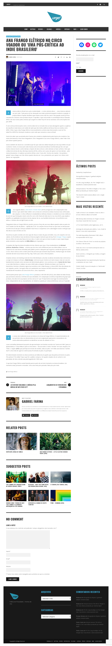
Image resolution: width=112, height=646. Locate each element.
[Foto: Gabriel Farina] (38, 83)
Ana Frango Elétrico (28, 274)
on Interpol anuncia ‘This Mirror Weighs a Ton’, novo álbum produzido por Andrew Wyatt (92, 299)
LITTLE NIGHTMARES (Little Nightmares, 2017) (89, 225)
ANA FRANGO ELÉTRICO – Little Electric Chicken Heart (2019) (53, 452)
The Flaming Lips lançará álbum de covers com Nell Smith (15, 485)
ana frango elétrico (12, 371)
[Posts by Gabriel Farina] (7, 57)
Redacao (78, 597)
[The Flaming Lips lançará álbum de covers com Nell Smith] (13, 477)
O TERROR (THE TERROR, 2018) (58, 484)
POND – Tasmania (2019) (57, 503)
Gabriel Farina (12, 57)
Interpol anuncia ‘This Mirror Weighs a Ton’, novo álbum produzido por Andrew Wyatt (89, 624)
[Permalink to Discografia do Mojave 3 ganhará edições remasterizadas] (77, 285)
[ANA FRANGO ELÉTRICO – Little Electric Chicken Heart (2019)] (52, 441)
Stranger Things (61, 237)
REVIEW (14, 36)
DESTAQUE (9, 36)
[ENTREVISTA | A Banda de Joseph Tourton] (35, 495)
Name (8, 551)
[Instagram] (100, 4)
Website (8, 566)
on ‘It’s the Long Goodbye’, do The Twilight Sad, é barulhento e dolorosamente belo (91, 312)
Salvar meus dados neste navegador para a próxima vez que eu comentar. (29, 574)
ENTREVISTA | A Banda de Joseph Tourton (37, 503)
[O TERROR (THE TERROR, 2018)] (58, 477)
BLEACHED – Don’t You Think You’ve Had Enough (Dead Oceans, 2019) (38, 485)
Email (8, 559)
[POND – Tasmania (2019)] (58, 495)
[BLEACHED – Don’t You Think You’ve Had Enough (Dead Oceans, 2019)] (35, 477)
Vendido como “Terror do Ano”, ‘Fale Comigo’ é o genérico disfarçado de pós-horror (15, 504)
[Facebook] (97, 4)
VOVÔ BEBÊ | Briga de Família (14, 452)
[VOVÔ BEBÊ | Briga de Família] (19, 441)
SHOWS (18, 36)
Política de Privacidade (16, 602)
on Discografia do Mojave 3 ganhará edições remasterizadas (90, 287)
